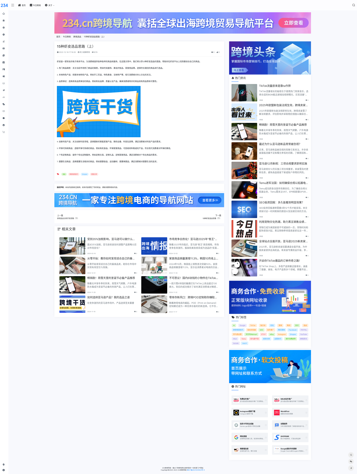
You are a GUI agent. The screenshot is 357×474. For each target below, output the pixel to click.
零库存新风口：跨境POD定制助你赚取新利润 (193, 297)
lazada (235, 343)
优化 (272, 325)
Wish (235, 339)
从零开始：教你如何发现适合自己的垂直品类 (111, 259)
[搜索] (353, 6)
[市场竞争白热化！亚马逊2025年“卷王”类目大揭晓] (154, 246)
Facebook (293, 330)
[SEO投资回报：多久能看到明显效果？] (244, 209)
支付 (297, 325)
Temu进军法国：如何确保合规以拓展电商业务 (283, 183)
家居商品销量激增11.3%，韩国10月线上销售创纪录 (194, 259)
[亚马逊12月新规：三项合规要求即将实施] (244, 170)
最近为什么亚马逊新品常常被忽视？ (280, 144)
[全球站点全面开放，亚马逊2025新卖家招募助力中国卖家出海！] (244, 248)
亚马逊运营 (237, 334)
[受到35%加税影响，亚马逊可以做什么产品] (72, 246)
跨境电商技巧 (74, 174)
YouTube (303, 334)
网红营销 (281, 330)
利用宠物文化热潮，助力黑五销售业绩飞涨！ (283, 222)
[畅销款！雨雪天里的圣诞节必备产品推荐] (72, 285)
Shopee (84, 174)
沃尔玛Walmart (251, 334)
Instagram (282, 334)
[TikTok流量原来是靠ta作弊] (244, 93)
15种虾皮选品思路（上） (95, 36)
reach (244, 343)
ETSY (263, 334)
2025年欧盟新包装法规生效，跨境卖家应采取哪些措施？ (283, 105)
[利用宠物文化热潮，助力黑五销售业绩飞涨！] (244, 229)
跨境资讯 (303, 339)
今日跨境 (67, 36)
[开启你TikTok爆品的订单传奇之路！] (244, 267)
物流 (288, 325)
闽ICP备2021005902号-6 (196, 470)
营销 (280, 325)
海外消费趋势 (291, 339)
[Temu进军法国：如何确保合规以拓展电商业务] (244, 190)
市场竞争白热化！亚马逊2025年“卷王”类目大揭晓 (193, 239)
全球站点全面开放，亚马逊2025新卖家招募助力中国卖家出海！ (283, 241)
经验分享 (94, 174)
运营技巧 (277, 339)
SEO (261, 330)
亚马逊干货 (254, 339)
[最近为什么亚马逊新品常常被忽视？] (244, 151)
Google (242, 325)
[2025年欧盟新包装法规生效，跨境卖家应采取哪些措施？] (244, 112)
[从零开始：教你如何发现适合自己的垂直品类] (72, 265)
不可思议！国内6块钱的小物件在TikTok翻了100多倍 (194, 278)
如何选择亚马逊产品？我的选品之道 (108, 297)
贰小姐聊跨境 (84, 52)
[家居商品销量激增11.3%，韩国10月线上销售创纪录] (154, 265)
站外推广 (270, 330)
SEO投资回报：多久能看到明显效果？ (281, 202)
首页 (58, 36)
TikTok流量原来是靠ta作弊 (275, 85)
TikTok (252, 325)
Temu (244, 339)
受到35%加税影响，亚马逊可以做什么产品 (111, 239)
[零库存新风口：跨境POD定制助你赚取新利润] (154, 304)
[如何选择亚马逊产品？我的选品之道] (72, 304)
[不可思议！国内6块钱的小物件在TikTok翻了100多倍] (154, 285)
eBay (272, 334)
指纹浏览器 (251, 330)
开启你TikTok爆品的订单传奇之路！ (280, 260)
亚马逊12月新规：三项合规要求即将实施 (283, 163)
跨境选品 (77, 36)
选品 (64, 174)
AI (234, 325)
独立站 (262, 325)
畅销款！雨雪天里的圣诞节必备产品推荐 (111, 278)
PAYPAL (304, 330)
